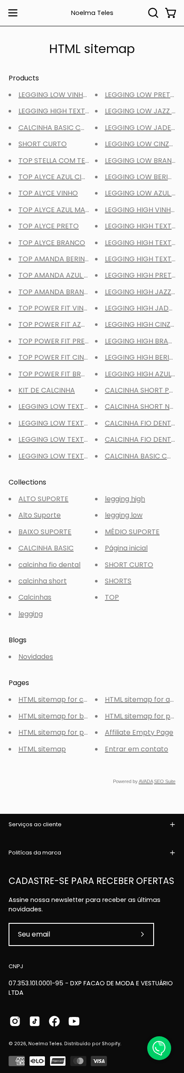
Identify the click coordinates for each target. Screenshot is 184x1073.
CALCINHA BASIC (46, 548)
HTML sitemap (42, 749)
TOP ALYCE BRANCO (51, 243)
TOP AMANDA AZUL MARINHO (67, 275)
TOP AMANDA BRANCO (56, 292)
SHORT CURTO (42, 144)
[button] (152, 13)
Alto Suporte (39, 515)
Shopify (111, 1043)
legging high (125, 499)
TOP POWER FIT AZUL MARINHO (70, 324)
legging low (123, 515)
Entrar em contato (136, 749)
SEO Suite (164, 781)
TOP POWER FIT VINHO (56, 308)
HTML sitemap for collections (67, 699)
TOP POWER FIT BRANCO (59, 374)
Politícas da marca (35, 852)
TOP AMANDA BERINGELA (60, 259)
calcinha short (42, 581)
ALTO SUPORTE (43, 499)
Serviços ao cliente (35, 824)
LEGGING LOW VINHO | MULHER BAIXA (80, 95)
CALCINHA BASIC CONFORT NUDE (73, 128)
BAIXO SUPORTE (44, 532)
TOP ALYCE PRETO (48, 226)
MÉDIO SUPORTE (132, 532)
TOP (112, 597)
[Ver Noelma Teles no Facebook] (54, 1021)
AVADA (146, 781)
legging (30, 614)
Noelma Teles (92, 13)
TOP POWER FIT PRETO (56, 341)
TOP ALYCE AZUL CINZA (56, 177)
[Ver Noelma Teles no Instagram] (15, 1021)
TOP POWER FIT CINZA (55, 357)
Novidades (35, 657)
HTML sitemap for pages (59, 732)
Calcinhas (34, 597)
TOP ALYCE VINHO (48, 193)
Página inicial (126, 548)
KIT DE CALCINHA (46, 390)
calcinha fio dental (49, 565)
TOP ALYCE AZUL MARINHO (62, 210)
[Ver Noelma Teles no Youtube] (74, 1021)
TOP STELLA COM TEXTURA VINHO (74, 161)
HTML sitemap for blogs (58, 716)
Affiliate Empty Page (139, 732)
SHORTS (118, 581)
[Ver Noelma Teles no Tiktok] (34, 1021)
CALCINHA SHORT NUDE (144, 406)
